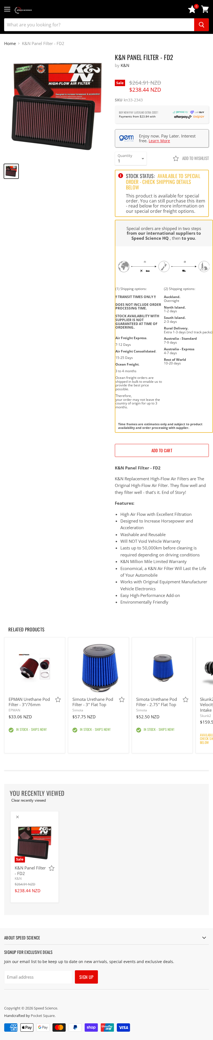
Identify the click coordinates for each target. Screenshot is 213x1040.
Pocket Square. (43, 1015)
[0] (192, 11)
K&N (125, 65)
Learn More (159, 140)
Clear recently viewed (28, 800)
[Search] (201, 24)
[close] (17, 817)
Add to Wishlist (195, 158)
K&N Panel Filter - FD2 (30, 870)
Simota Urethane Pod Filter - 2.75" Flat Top (156, 702)
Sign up (86, 977)
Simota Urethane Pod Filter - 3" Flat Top (92, 702)
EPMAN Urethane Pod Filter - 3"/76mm (29, 702)
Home (10, 43)
